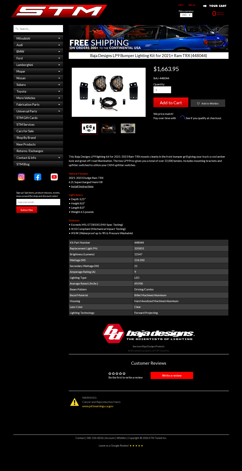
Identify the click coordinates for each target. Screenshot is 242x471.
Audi (19, 45)
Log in (181, 5)
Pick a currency (186, 11)
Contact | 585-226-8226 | (90, 437)
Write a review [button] (172, 375)
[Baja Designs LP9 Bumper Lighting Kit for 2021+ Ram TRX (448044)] (89, 128)
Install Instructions (82, 186)
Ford (19, 58)
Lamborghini (24, 65)
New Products (26, 144)
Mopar (20, 71)
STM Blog (23, 164)
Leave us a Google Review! (121, 445)
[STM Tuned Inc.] (59, 11)
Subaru (21, 85)
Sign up (191, 5)
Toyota (21, 91)
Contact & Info (26, 158)
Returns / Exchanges (29, 151)
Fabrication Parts (28, 104)
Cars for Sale (25, 131)
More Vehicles (25, 98)
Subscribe (27, 209)
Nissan (21, 78)
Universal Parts (26, 111)
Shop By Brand (26, 138)
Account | (111, 437)
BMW (20, 51)
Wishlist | (122, 437)
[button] (208, 103)
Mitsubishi (23, 38)
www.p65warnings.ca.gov (97, 406)
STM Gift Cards (27, 118)
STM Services (25, 124)
